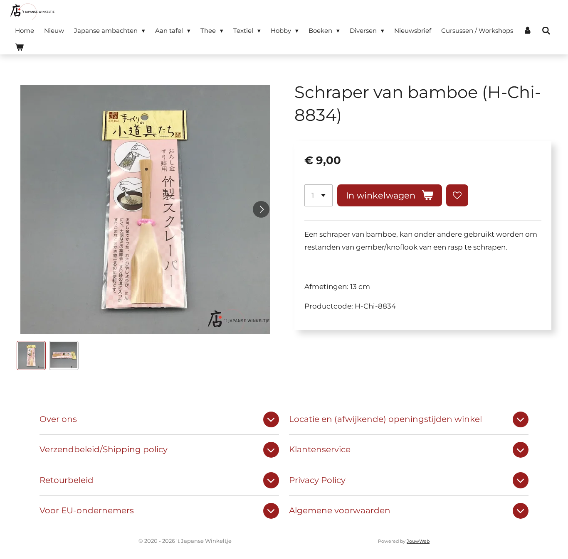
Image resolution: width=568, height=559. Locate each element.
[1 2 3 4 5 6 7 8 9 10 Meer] (318, 195)
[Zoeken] (546, 31)
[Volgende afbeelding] (261, 209)
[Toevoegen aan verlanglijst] (457, 195)
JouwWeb (418, 541)
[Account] (527, 30)
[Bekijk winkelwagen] (19, 47)
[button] (31, 355)
